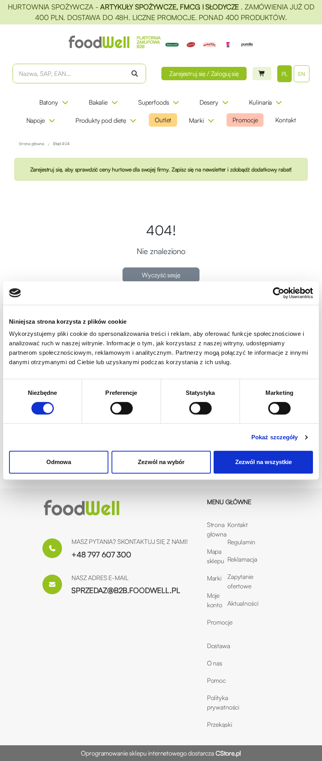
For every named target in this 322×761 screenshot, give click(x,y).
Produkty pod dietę (100, 120)
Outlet (163, 120)
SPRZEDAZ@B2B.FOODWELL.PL (125, 590)
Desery (208, 102)
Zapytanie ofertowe (232, 581)
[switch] (121, 408)
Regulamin (232, 542)
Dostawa (218, 646)
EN (301, 73)
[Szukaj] (135, 73)
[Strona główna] (81, 508)
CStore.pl (228, 753)
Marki (196, 120)
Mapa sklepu (212, 556)
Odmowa (58, 462)
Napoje (35, 120)
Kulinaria (260, 102)
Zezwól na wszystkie (263, 462)
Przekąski (219, 724)
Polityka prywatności (223, 702)
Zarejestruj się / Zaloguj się (204, 73)
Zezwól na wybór (161, 462)
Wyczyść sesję (161, 275)
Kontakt (285, 120)
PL (285, 73)
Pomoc (216, 680)
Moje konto (212, 600)
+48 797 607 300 (101, 554)
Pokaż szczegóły (274, 437)
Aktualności (232, 603)
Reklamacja (232, 559)
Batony (48, 102)
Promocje (245, 120)
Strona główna (212, 529)
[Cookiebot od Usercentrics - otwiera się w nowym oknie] (278, 293)
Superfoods (153, 102)
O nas (214, 663)
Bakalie (98, 102)
